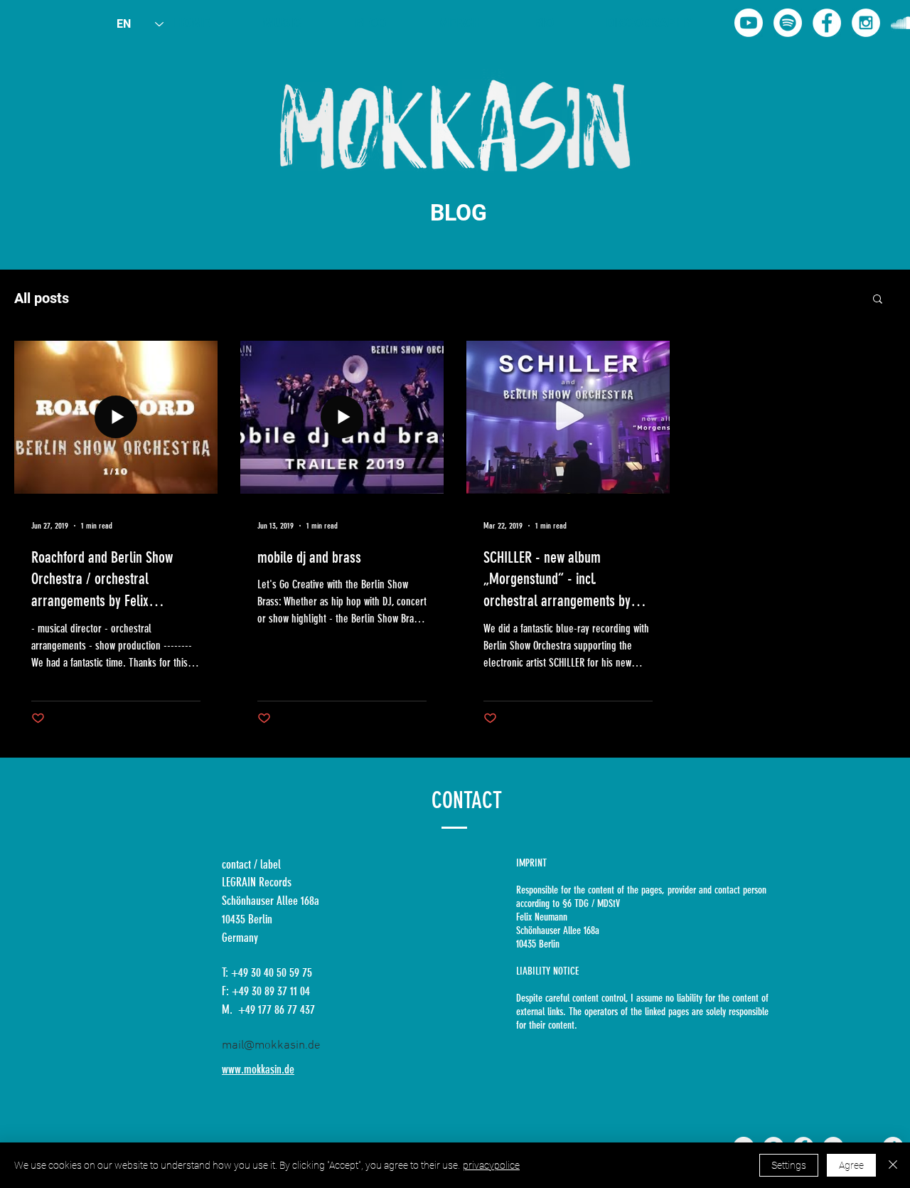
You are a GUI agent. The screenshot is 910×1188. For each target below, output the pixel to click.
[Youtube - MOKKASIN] (748, 23)
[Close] (892, 1165)
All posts (41, 298)
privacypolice (491, 1165)
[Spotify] (788, 23)
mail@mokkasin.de (271, 1046)
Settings (788, 1165)
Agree (851, 1165)
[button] (877, 299)
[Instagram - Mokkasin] (866, 23)
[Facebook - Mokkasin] (827, 23)
